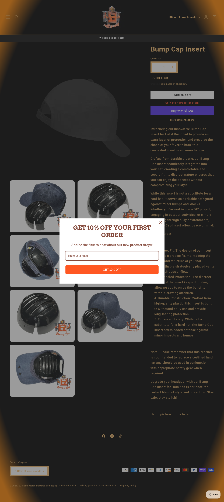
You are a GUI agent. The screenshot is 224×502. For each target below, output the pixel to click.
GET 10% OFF (112, 269)
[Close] (160, 222)
